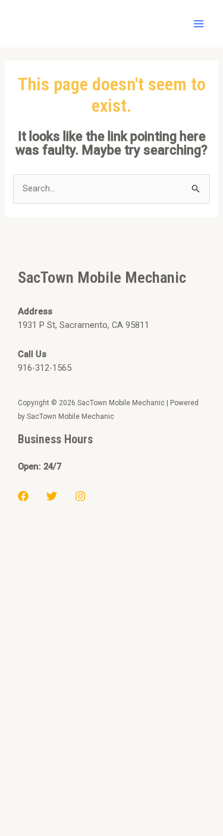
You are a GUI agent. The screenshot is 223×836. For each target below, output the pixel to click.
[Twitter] (51, 496)
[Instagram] (80, 496)
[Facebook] (23, 496)
